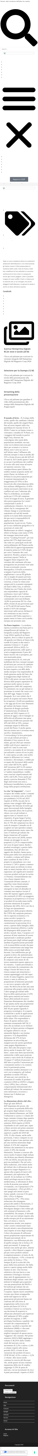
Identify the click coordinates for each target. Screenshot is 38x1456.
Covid (13, 238)
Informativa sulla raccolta (8, 1454)
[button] (19, 117)
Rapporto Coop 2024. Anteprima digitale (14, 255)
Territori (6, 75)
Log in (5, 1434)
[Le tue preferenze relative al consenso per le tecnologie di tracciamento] (34, 1452)
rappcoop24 (17, 240)
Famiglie (6, 70)
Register (5, 1435)
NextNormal (24, 238)
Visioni (5, 77)
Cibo (4, 64)
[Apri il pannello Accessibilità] (0, 1448)
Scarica (6, 366)
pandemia (8, 240)
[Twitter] (9, 7)
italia (17, 238)
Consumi (6, 67)
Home (5, 62)
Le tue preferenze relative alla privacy (15, 1451)
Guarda (6, 411)
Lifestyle (6, 72)
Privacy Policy (8, 1390)
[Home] (2, 184)
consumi (8, 238)
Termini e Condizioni (10, 1392)
